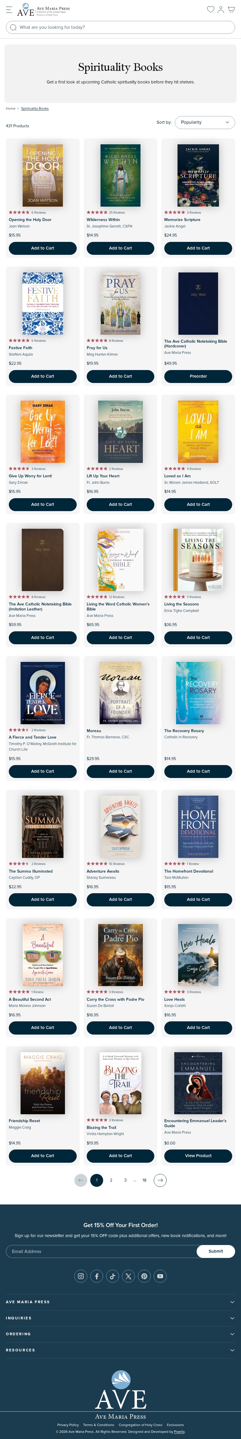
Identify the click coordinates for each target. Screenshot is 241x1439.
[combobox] (120, 27)
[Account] (220, 9)
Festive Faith (20, 348)
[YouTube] (160, 1276)
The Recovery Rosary (184, 731)
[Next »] (160, 1180)
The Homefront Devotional (188, 871)
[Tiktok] (112, 1276)
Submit (216, 1251)
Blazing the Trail (101, 1127)
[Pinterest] (144, 1276)
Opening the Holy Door (30, 219)
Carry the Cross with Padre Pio (115, 999)
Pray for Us (97, 348)
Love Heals (174, 999)
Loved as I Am (177, 476)
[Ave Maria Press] (52, 9)
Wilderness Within (103, 219)
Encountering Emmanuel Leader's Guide (195, 1123)
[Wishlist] (210, 9)
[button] (9, 9)
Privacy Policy (68, 1425)
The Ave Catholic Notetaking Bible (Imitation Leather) (40, 607)
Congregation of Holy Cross (141, 1425)
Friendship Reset (24, 1121)
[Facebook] (96, 1276)
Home (11, 108)
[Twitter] (128, 1276)
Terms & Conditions (98, 1425)
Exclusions (175, 1425)
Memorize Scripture (182, 219)
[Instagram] (80, 1276)
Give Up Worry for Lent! (30, 476)
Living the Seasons (181, 604)
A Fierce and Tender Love (32, 737)
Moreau (94, 731)
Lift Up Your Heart (103, 476)
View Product (198, 1156)
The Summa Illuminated (31, 871)
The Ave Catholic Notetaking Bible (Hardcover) (195, 344)
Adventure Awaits (103, 871)
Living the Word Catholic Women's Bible (118, 607)
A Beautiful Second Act (30, 999)
